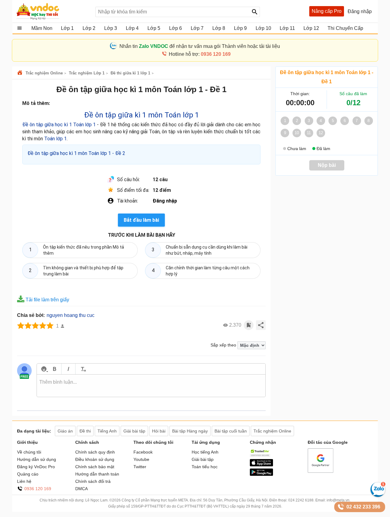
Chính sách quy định (95, 452)
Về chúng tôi (29, 452)
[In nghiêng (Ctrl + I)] (68, 369)
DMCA (81, 488)
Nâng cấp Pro (327, 11)
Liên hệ (24, 481)
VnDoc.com (20, 73)
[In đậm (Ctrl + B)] (54, 369)
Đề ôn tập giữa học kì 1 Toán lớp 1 (59, 124)
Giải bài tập (203, 459)
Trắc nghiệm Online (44, 73)
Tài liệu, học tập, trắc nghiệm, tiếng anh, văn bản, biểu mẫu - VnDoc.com (53, 11)
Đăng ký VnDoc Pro (36, 466)
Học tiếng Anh (205, 452)
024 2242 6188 (301, 500)
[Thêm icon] (43, 369)
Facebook (143, 452)
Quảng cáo (27, 474)
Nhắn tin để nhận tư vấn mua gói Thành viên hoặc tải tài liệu (199, 46)
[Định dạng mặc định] (82, 369)
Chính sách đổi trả (93, 481)
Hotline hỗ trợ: (200, 54)
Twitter (139, 466)
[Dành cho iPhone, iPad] (261, 464)
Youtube (141, 459)
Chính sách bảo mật (94, 466)
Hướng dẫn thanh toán (97, 474)
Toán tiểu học (205, 466)
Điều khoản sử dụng (94, 459)
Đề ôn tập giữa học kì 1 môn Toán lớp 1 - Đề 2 (76, 153)
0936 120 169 (37, 488)
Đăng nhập (165, 201)
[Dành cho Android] (261, 474)
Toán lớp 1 (55, 139)
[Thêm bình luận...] (151, 386)
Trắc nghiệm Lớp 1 (87, 73)
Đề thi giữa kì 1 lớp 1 (130, 73)
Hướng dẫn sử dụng (36, 459)
